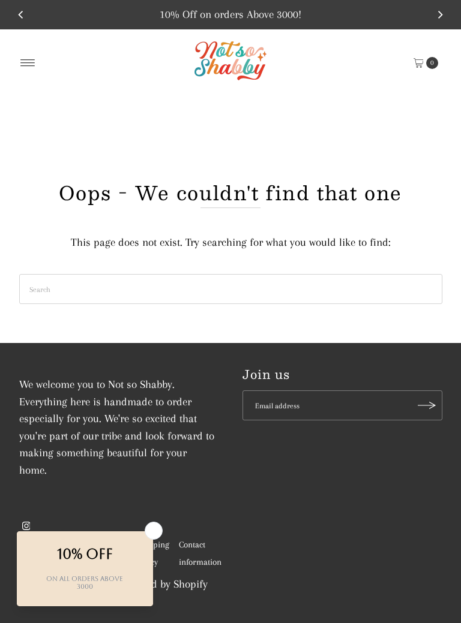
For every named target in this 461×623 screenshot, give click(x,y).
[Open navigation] (28, 63)
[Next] (440, 14)
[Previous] (21, 14)
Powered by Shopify (164, 584)
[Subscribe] (427, 405)
